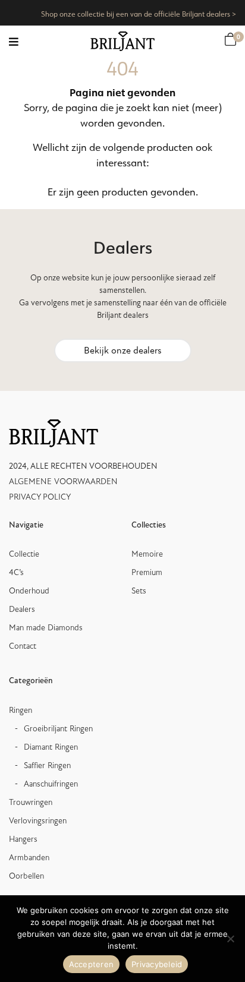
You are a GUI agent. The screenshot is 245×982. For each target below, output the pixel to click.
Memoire (147, 554)
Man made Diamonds (46, 628)
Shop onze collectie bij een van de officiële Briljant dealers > (138, 14)
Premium (146, 572)
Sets (138, 591)
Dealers (22, 609)
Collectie (24, 554)
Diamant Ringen (51, 747)
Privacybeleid (156, 964)
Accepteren (91, 964)
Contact (22, 646)
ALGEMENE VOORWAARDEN (63, 481)
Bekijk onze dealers (123, 350)
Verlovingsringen (38, 821)
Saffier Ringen (47, 765)
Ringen (20, 710)
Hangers (23, 839)
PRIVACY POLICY (40, 497)
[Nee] (230, 939)
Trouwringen (30, 802)
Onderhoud (29, 591)
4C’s (16, 572)
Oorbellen (26, 876)
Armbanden (29, 857)
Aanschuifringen (51, 784)
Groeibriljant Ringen (58, 729)
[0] (230, 39)
